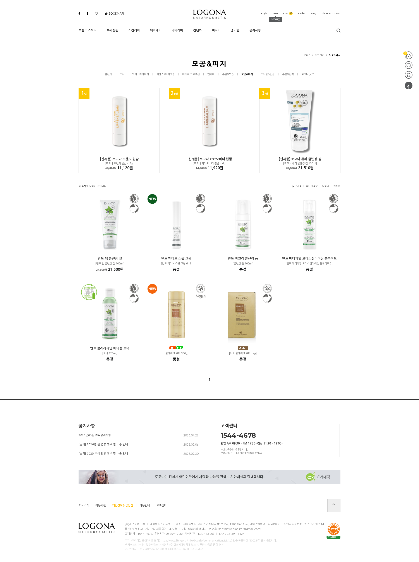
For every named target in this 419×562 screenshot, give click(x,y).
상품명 (325, 186)
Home (306, 55)
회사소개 (84, 505)
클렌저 (108, 74)
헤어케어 (155, 30)
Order (302, 13)
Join (275, 13)
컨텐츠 (197, 30)
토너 (122, 74)
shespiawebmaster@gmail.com (239, 529)
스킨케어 (134, 30)
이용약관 (100, 505)
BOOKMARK (117, 13)
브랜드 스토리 (87, 30)
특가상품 (112, 30)
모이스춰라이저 (140, 74)
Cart (287, 13)
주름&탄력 (288, 74)
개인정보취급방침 (122, 505)
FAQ (313, 13)
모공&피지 (334, 55)
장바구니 (408, 55)
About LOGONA (331, 13)
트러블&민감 (268, 74)
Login (264, 13)
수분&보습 (228, 74)
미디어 (216, 30)
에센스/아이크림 (165, 74)
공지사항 (255, 30)
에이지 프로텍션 (191, 74)
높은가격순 (312, 186)
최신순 (336, 186)
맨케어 (211, 74)
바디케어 (177, 30)
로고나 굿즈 (307, 74)
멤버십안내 (408, 75)
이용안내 (144, 505)
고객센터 (161, 505)
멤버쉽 (235, 30)
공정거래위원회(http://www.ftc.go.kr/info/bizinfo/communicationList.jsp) (187, 540)
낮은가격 (297, 186)
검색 (337, 30)
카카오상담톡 (408, 65)
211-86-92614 (314, 524)
